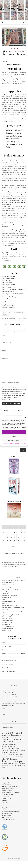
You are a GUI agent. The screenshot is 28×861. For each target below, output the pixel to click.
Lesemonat (5, 752)
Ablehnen (14, 436)
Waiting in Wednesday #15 (9, 664)
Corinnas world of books (8, 788)
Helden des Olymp (19, 742)
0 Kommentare (22, 318)
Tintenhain (4, 800)
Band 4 (8, 735)
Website (4, 350)
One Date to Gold (6, 646)
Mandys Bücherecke (7, 808)
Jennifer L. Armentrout (18, 312)
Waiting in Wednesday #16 (9, 660)
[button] (25, 417)
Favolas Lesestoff (6, 798)
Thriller (19, 765)
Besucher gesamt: (7, 695)
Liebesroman (13, 752)
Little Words (5, 802)
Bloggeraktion (16, 735)
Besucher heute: (6, 689)
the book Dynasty (6, 815)
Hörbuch (13, 744)
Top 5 (23, 765)
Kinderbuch (5, 750)
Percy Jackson (14, 759)
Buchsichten (5, 809)
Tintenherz (4, 642)
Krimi (16, 750)
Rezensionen (14, 48)
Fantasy (9, 312)
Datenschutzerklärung (15, 443)
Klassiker (12, 750)
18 (7, 537)
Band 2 (4, 312)
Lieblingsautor (20, 752)
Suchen (23, 450)
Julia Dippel (16, 748)
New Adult (6, 759)
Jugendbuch (5, 314)
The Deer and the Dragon (8, 671)
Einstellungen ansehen (14, 440)
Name (4, 335)
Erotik (4, 742)
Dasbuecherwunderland (10, 318)
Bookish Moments (6, 784)
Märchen (3, 756)
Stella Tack (11, 765)
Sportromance (5, 765)
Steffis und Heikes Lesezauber (10, 786)
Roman (9, 763)
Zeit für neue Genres (7, 794)
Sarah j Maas (16, 763)
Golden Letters (6, 804)
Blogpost (3, 737)
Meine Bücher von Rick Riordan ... (9, 754)
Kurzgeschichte (22, 750)
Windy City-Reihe (5, 767)
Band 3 (4, 735)
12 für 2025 (4, 733)
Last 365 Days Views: (7, 691)
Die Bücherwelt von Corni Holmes (11, 811)
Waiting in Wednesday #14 (9, 668)
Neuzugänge (19, 756)
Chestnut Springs (14, 737)
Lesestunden (5, 796)
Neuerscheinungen (10, 756)
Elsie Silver (18, 739)
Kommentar (5, 358)
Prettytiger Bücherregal (8, 783)
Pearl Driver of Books (7, 817)
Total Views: (5, 693)
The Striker (4, 650)
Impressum (23, 443)
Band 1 (11, 733)
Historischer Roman (6, 744)
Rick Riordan (4, 763)
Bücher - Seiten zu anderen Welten (11, 792)
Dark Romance (5, 739)
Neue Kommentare (8, 727)
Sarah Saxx (22, 763)
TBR (15, 765)
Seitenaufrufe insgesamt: (8, 696)
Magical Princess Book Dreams (10, 806)
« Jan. (13, 546)
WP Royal (18, 858)
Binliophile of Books (7, 790)
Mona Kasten (19, 754)
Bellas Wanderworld (7, 813)
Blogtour (7, 737)
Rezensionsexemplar (12, 761)
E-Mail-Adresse (6, 343)
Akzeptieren (14, 432)
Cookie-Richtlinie (6, 443)
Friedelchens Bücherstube (8, 819)
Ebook (12, 739)
